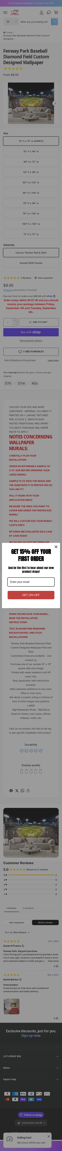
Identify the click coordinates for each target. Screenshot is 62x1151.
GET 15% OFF (31, 595)
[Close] (56, 547)
